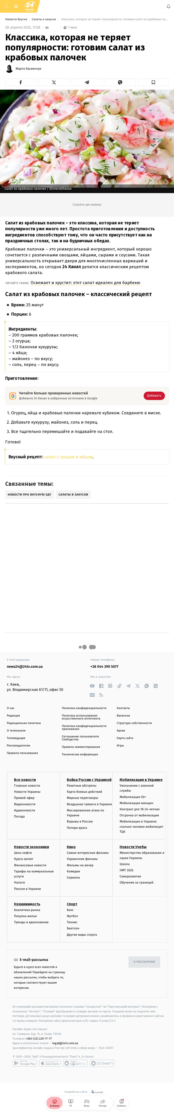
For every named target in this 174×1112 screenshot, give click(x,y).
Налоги (19, 882)
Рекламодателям (18, 745)
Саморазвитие (130, 876)
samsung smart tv (102, 1063)
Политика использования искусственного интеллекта (81, 717)
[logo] (29, 6)
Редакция (13, 715)
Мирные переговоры (82, 798)
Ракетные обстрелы (81, 786)
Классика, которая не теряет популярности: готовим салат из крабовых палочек (114, 19)
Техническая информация (80, 754)
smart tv (75, 1063)
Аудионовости (24, 810)
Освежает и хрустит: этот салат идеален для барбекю (85, 282)
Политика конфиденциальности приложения (84, 728)
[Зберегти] (153, 82)
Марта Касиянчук (28, 68)
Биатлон (73, 928)
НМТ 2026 (126, 870)
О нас (10, 708)
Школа (125, 864)
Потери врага (77, 828)
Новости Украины (27, 792)
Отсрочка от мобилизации (139, 815)
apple (50, 1063)
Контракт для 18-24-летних (140, 809)
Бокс (70, 910)
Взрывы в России (80, 821)
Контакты (123, 708)
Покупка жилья (25, 916)
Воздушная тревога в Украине (89, 804)
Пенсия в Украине (27, 889)
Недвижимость (27, 904)
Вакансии (123, 715)
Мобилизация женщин (136, 803)
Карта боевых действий (84, 792)
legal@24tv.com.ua (65, 1043)
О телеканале (16, 730)
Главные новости (27, 786)
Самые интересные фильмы (88, 853)
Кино (71, 847)
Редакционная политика (24, 723)
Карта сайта (125, 738)
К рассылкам (144, 962)
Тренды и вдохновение (31, 922)
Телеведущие (16, 738)
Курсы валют (23, 859)
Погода (19, 816)
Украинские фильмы (82, 859)
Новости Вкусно (16, 19)
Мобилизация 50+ (133, 797)
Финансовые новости (30, 865)
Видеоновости (25, 804)
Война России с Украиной (89, 780)
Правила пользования (22, 753)
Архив (121, 730)
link (92, 686)
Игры (120, 745)
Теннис (72, 922)
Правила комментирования (81, 747)
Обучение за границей (136, 882)
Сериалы (73, 877)
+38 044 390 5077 (104, 667)
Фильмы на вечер (80, 865)
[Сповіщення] (168, 6)
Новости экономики (31, 847)
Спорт (72, 904)
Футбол (72, 916)
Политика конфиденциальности (84, 708)
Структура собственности (134, 723)
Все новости (25, 780)
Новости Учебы (133, 847)
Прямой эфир (24, 798)
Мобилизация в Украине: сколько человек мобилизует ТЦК (141, 827)
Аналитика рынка (27, 910)
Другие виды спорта (82, 934)
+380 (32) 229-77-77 (38, 1038)
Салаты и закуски (44, 19)
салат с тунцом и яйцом (68, 456)
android (24, 1063)
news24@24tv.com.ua (25, 667)
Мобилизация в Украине (141, 780)
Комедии (73, 871)
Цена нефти (23, 853)
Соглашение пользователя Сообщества (80, 738)
